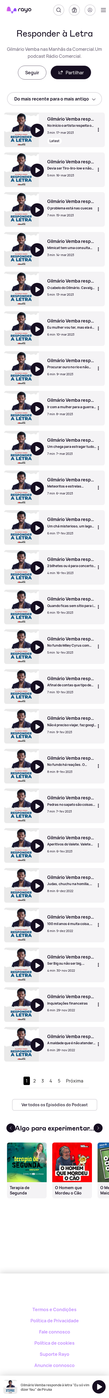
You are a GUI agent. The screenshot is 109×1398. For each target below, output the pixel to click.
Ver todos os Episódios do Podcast (55, 1104)
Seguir (32, 73)
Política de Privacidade (54, 1321)
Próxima (74, 1081)
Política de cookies (54, 1343)
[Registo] (90, 10)
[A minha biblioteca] (74, 10)
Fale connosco (54, 1332)
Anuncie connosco (54, 1365)
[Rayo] (54, 1292)
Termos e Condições (54, 1309)
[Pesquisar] (58, 10)
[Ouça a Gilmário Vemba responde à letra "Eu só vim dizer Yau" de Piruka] (99, 1387)
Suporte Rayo (54, 1354)
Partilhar (75, 73)
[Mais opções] (98, 129)
